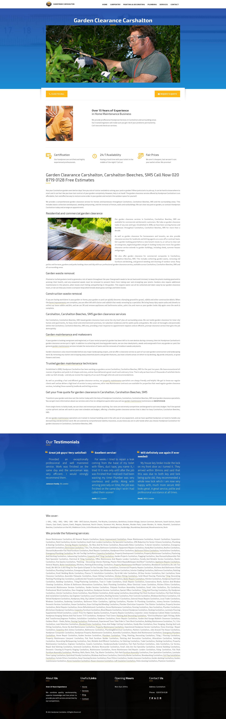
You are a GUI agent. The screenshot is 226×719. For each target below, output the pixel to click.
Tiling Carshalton (106, 556)
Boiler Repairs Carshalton (133, 579)
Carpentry (115, 4)
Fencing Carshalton (79, 621)
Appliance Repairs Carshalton (167, 562)
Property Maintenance (123, 564)
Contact (175, 4)
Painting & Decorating (134, 4)
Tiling (167, 576)
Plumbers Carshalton (111, 635)
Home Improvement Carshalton (113, 539)
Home (104, 4)
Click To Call (57, 94)
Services (163, 4)
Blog (84, 695)
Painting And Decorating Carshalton (131, 615)
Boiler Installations (68, 564)
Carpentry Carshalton (105, 553)
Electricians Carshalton (74, 547)
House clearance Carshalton (102, 661)
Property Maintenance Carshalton (110, 627)
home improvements (57, 302)
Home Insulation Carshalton (78, 661)
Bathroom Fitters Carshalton (147, 550)
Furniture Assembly (131, 652)
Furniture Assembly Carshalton (58, 652)
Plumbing (152, 4)
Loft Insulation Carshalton (124, 661)
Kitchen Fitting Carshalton (126, 576)
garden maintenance (60, 346)
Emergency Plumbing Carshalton (59, 553)
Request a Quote (168, 94)
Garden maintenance (59, 334)
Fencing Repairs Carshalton (76, 545)
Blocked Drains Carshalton (90, 624)
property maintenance (112, 380)
